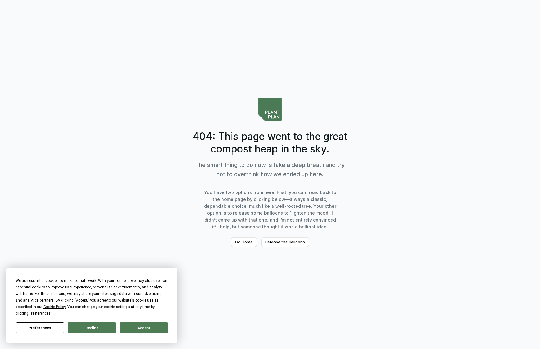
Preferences (39, 328)
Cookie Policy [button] (54, 307)
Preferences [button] (41, 313)
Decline (91, 328)
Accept (144, 328)
